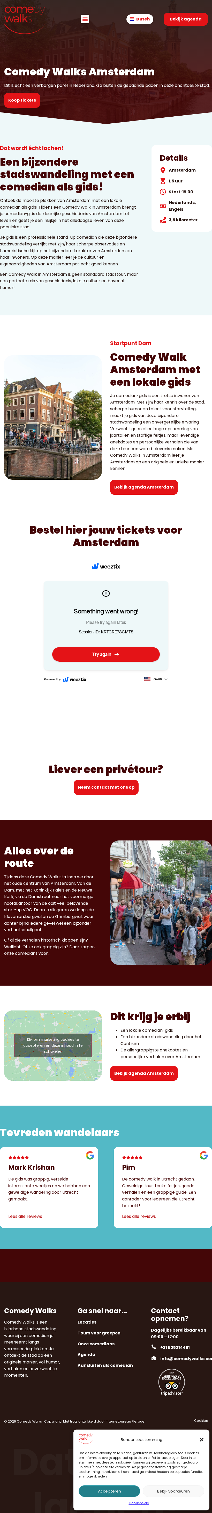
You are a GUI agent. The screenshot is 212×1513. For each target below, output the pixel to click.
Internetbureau (118, 1421)
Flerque (138, 1421)
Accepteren (109, 1491)
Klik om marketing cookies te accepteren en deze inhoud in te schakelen (53, 1045)
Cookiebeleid (139, 1503)
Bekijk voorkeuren (173, 1491)
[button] (201, 1439)
